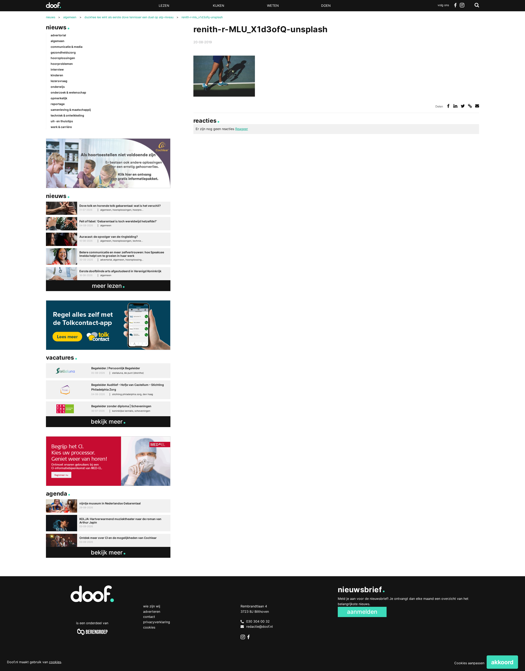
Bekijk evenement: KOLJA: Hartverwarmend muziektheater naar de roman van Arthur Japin (108, 523)
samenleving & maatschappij (71, 109)
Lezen (164, 5)
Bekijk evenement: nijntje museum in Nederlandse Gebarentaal (108, 506)
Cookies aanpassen (469, 663)
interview (57, 69)
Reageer (241, 129)
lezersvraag (59, 81)
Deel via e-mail (477, 106)
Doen (326, 5)
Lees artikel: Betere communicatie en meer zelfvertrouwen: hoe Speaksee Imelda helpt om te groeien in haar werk (108, 256)
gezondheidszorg (63, 52)
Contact (149, 617)
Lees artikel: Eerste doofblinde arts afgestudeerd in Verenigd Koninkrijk (108, 273)
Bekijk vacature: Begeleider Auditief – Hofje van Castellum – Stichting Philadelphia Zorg (108, 389)
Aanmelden (362, 611)
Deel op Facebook (448, 106)
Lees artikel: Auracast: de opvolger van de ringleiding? (108, 239)
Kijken (218, 5)
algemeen (57, 41)
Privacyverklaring (156, 622)
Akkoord (502, 662)
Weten (273, 5)
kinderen (57, 75)
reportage (58, 104)
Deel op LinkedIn (455, 106)
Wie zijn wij (151, 606)
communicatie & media (66, 46)
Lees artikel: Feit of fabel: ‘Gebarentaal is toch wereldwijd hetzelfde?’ (108, 223)
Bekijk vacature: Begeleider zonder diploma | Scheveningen (108, 408)
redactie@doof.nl (259, 626)
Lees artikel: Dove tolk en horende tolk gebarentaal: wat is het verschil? (108, 208)
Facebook (455, 5)
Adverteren (151, 611)
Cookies (149, 627)
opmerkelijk (59, 98)
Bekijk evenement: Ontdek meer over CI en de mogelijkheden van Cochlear (108, 540)
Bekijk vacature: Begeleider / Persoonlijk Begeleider (108, 370)
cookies (55, 662)
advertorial (58, 35)
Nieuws (56, 27)
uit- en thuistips (62, 121)
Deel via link (470, 106)
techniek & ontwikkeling (67, 115)
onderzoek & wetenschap (68, 92)
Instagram (462, 5)
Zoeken (477, 5)
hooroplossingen (63, 58)
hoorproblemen (62, 63)
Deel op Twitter (463, 106)
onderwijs (58, 86)
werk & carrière (61, 127)
